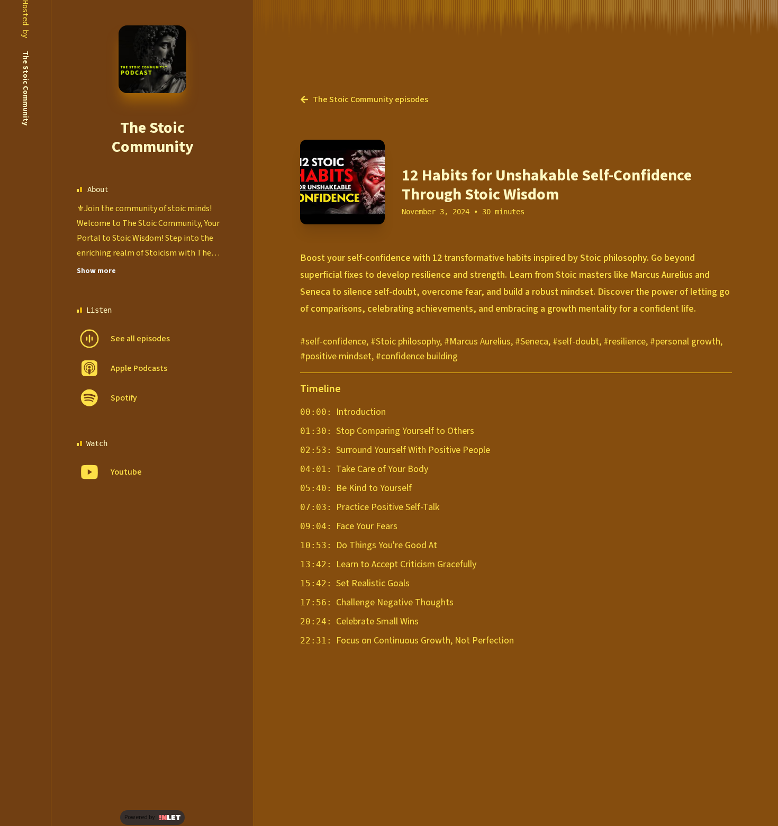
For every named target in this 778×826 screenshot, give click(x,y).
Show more (96, 271)
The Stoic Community (153, 137)
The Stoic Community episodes (370, 99)
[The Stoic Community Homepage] (152, 59)
